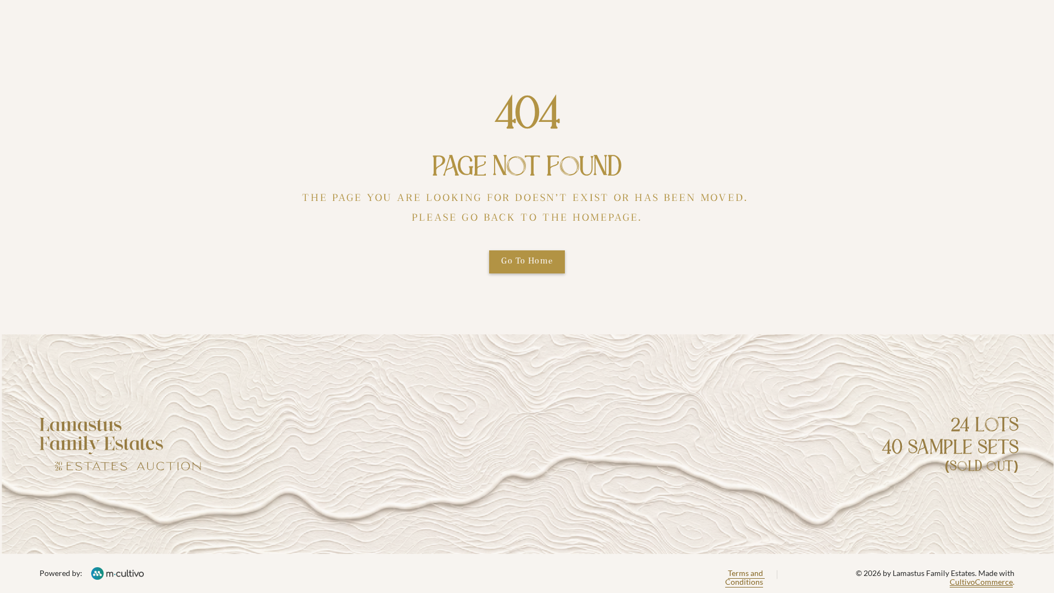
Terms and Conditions (745, 577)
